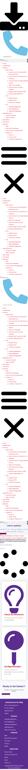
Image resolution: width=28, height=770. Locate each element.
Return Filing (9, 70)
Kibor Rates (6, 119)
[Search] (27, 60)
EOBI (7, 126)
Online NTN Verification (12, 128)
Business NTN (12, 100)
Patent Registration (14, 109)
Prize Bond (6, 122)
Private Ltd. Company (14, 102)
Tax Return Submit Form (15, 139)
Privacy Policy (12, 137)
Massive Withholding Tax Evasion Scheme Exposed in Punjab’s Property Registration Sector (13, 541)
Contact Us (9, 132)
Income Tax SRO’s (11, 115)
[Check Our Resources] (14, 599)
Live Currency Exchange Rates (14, 130)
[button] (14, 169)
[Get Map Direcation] (14, 648)
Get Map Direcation (12, 666)
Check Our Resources (14, 614)
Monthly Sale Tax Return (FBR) (17, 91)
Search (2, 60)
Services (5, 68)
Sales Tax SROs (10, 117)
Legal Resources (7, 113)
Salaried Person (13, 98)
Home (4, 63)
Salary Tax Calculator (14, 85)
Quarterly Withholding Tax (16, 94)
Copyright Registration (15, 106)
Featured (5, 124)
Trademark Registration (15, 111)
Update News (6, 65)
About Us (11, 135)
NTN (7, 96)
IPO (7, 104)
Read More (2, 548)
